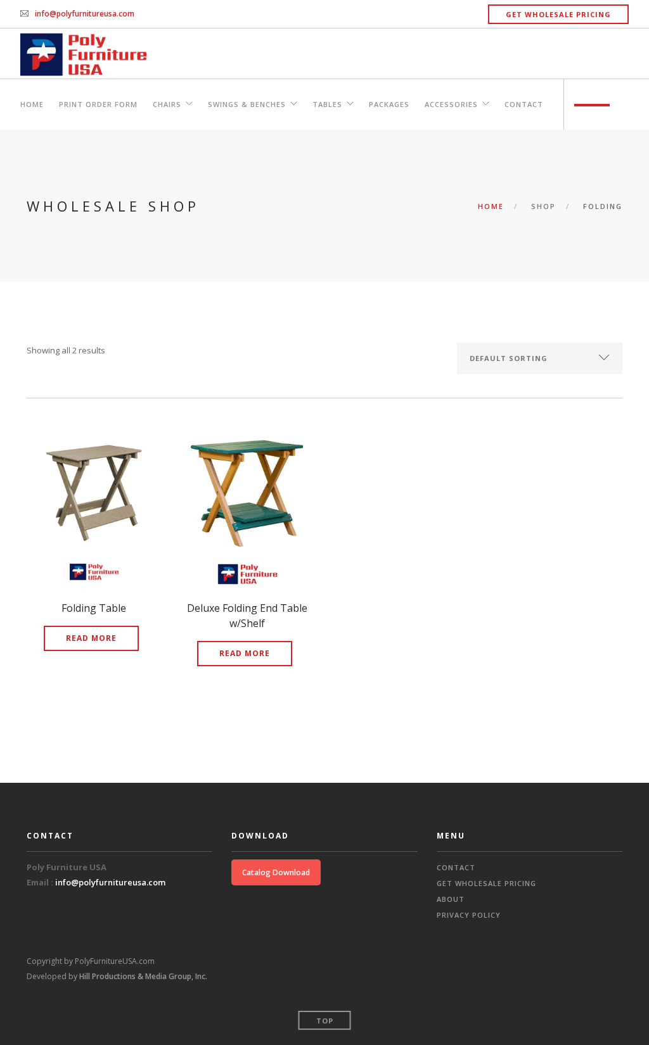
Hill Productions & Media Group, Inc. (143, 976)
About (451, 899)
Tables (327, 104)
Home (32, 104)
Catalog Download (276, 872)
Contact (523, 104)
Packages (389, 104)
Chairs (167, 104)
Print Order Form (98, 104)
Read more (91, 638)
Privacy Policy (469, 915)
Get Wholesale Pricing (558, 14)
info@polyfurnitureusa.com (84, 13)
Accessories (451, 104)
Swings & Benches (247, 104)
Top (324, 1020)
